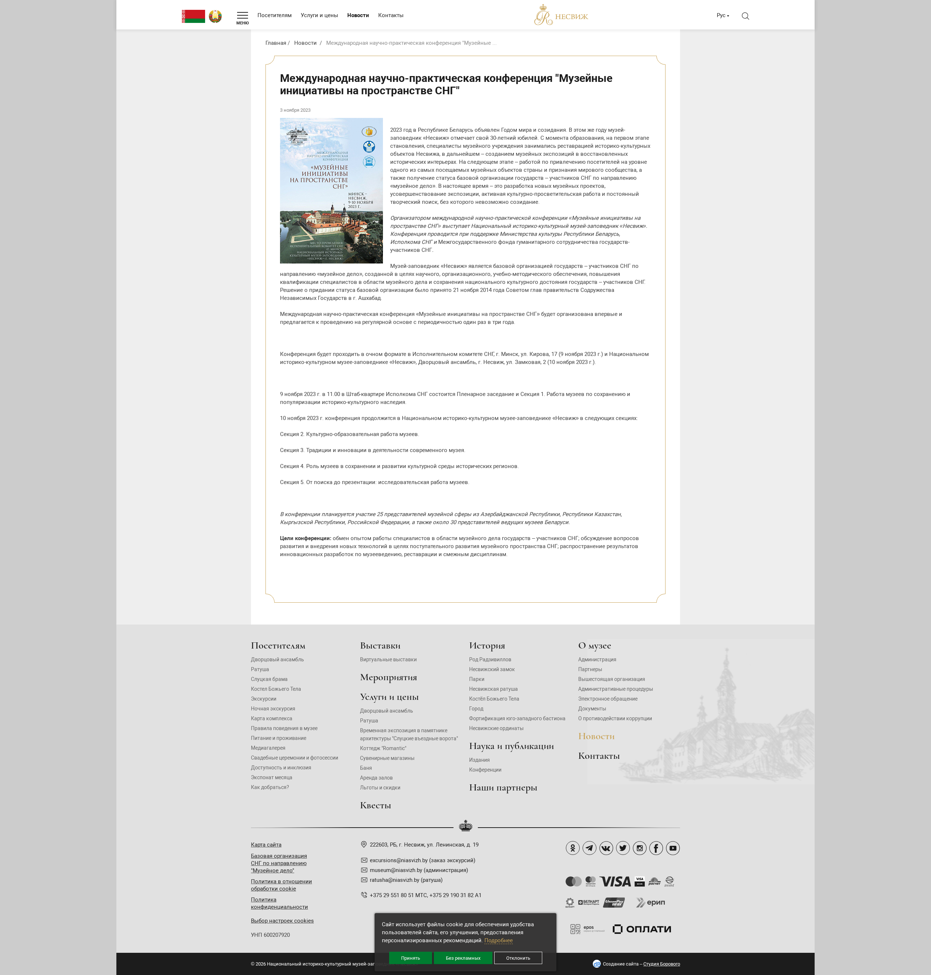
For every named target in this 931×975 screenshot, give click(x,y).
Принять (410, 958)
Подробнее (498, 940)
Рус (721, 15)
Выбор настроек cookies (282, 920)
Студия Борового (661, 964)
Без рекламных (463, 958)
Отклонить (518, 958)
